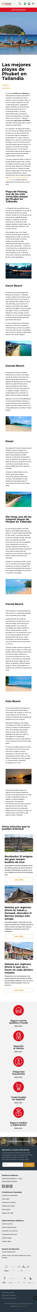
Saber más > (18, 1026)
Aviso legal (5, 1199)
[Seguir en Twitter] (3, 1186)
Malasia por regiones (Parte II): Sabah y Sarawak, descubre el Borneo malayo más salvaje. (18, 913)
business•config (23, 1306)
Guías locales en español (18, 1098)
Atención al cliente (18, 1047)
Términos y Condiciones (9, 1298)
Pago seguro (6, 1209)
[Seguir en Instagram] (11, 1186)
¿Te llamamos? (18, 10)
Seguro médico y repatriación (18, 1123)
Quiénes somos (7, 1224)
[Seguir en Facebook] (7, 1186)
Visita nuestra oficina (9, 1227)
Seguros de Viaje (7, 1213)
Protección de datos (9, 1202)
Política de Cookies (8, 1292)
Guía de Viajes (6, 1238)
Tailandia (5, 85)
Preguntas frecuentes (18, 1072)
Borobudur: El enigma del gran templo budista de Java (19, 859)
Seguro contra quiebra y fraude (18, 1021)
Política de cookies (8, 1206)
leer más (18, 880)
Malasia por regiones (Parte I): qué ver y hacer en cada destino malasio (19, 968)
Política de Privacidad (8, 1295)
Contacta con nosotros (10, 1231)
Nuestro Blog (6, 1241)
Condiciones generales (10, 1195)
